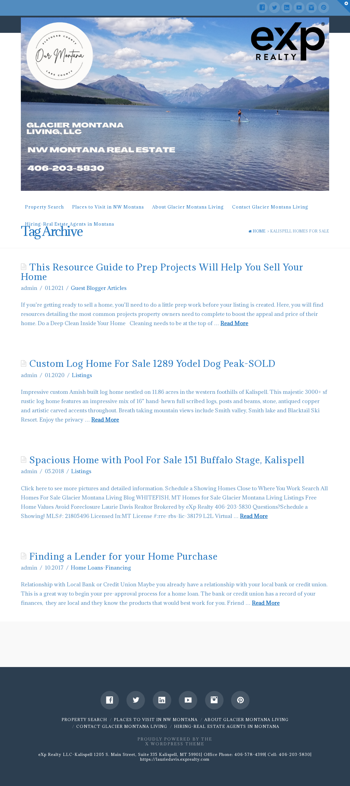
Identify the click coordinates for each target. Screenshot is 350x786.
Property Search (44, 207)
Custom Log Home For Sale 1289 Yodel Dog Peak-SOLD (152, 363)
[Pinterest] (323, 7)
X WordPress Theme (174, 743)
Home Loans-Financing (101, 567)
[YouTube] (299, 7)
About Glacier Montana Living (188, 207)
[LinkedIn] (286, 7)
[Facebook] (262, 7)
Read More (234, 323)
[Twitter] (274, 7)
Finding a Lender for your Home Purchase (123, 556)
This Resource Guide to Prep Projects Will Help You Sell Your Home (162, 271)
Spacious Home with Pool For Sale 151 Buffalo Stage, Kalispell (167, 460)
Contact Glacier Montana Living (270, 207)
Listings (82, 375)
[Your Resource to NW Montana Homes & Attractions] (175, 104)
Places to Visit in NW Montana (108, 207)
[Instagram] (311, 7)
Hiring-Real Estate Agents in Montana (69, 224)
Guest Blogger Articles (98, 287)
